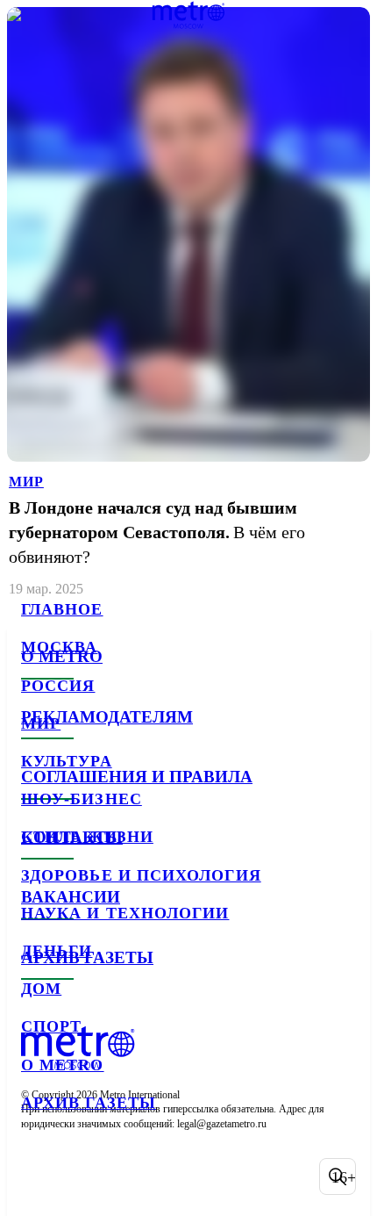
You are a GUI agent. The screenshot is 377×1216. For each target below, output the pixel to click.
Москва (59, 647)
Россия (58, 685)
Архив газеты (88, 1103)
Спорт (51, 1026)
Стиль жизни (87, 836)
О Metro (62, 1065)
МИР (26, 481)
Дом (41, 988)
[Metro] (189, 15)
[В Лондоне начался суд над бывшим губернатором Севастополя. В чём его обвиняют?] (188, 303)
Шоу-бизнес (81, 799)
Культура (66, 761)
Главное (62, 609)
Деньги (56, 951)
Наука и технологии (125, 913)
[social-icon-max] (175, 1176)
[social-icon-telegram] (84, 1176)
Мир (40, 723)
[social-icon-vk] (38, 1176)
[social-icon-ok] (129, 1176)
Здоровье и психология (141, 875)
